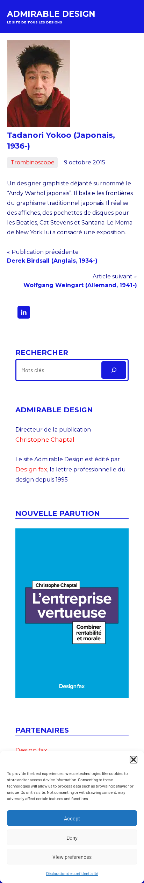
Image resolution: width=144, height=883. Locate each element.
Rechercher (41, 352)
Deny (72, 837)
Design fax (31, 469)
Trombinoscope (32, 162)
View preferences (72, 857)
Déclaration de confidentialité (72, 873)
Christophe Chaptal (44, 439)
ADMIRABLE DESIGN (51, 14)
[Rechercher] (113, 369)
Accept (72, 818)
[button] (133, 759)
